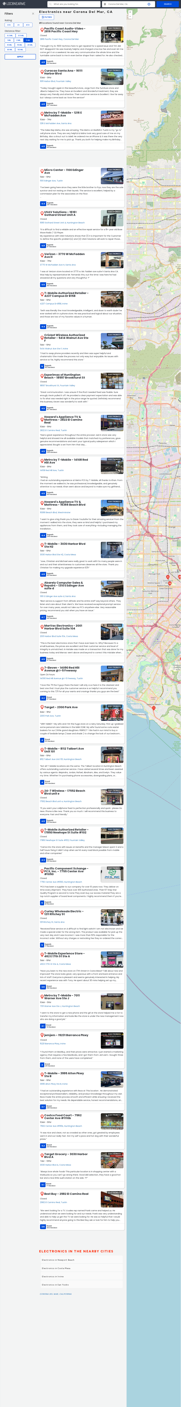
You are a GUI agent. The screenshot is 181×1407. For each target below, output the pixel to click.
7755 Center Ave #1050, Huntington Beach (61, 882)
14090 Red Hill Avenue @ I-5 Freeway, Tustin (61, 678)
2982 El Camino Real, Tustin (53, 1202)
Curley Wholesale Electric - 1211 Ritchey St (64, 913)
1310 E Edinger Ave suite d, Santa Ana (58, 596)
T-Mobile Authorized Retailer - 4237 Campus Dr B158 (66, 294)
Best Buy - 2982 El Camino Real (66, 1193)
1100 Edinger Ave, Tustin (51, 180)
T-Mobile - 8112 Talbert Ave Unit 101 (64, 750)
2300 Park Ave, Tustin (50, 715)
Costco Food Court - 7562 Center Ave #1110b (63, 1117)
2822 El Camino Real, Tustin (53, 430)
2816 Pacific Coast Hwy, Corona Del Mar (59, 39)
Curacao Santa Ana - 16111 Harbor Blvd (63, 72)
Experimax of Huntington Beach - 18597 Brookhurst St (64, 376)
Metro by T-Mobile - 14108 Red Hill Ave (66, 461)
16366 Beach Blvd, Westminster (55, 512)
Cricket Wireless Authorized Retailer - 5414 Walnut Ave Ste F (66, 338)
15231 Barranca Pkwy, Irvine (53, 1043)
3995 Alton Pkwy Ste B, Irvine (54, 1083)
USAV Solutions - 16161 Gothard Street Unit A (60, 213)
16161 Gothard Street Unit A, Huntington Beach (62, 222)
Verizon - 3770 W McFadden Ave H (64, 255)
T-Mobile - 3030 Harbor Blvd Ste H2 (64, 545)
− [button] (130, 16)
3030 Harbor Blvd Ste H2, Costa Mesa (58, 554)
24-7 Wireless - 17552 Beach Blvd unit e (64, 792)
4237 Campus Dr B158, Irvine (54, 303)
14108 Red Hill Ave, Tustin (52, 470)
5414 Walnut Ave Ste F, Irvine (54, 348)
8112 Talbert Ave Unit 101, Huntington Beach (61, 759)
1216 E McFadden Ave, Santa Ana (55, 123)
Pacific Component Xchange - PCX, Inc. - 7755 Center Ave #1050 (66, 871)
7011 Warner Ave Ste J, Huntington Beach (60, 1006)
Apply (20, 56)
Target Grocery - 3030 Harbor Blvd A (66, 1155)
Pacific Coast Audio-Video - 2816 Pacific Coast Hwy (65, 30)
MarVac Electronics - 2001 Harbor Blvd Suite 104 (63, 627)
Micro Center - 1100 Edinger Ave (64, 171)
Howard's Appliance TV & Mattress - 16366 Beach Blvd (64, 503)
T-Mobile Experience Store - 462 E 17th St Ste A (64, 955)
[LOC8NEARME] (13, 3)
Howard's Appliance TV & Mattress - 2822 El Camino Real (63, 419)
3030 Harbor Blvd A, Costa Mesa (55, 1164)
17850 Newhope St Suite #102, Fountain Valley (62, 840)
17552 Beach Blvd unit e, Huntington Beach (61, 801)
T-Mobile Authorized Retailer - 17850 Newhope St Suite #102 (66, 831)
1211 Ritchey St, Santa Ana (52, 922)
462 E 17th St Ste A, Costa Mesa (55, 964)
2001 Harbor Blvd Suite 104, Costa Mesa (59, 636)
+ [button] (130, 12)
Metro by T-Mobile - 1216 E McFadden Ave (63, 114)
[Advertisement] (81, 158)
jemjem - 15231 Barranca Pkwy (66, 1035)
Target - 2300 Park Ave (61, 707)
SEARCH (168, 4)
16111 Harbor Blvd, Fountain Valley (55, 81)
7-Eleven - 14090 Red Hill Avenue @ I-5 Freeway (61, 669)
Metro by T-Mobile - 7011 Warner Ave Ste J (62, 997)
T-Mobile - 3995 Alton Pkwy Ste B (64, 1075)
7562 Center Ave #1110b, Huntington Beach (61, 1126)
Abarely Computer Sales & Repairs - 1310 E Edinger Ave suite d (64, 585)
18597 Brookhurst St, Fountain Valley (57, 385)
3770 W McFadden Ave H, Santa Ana (58, 264)
